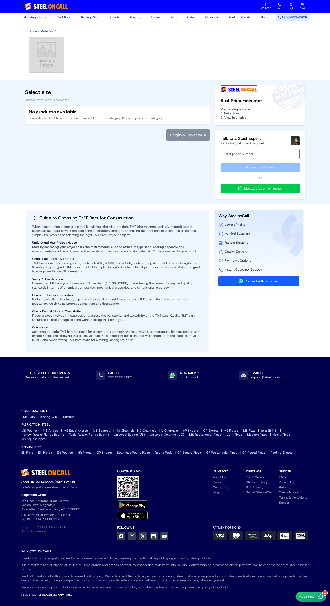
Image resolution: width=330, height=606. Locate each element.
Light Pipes (234, 435)
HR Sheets (190, 431)
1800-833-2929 (294, 17)
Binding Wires (90, 17)
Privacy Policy (288, 482)
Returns (284, 487)
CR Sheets (210, 431)
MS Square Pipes (33, 439)
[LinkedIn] (154, 536)
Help (279, 8)
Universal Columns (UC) (167, 435)
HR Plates (85, 453)
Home (33, 31)
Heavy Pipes (281, 435)
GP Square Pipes (189, 453)
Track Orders (255, 477)
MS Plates (231, 431)
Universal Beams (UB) (129, 435)
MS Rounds (29, 431)
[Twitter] (143, 536)
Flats (173, 17)
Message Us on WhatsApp (263, 188)
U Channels (169, 431)
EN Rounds (65, 453)
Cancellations (289, 492)
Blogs (264, 17)
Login (291, 8)
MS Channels (124, 431)
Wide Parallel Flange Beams (89, 435)
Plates (191, 17)
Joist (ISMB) (269, 431)
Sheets (115, 17)
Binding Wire (49, 417)
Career (217, 482)
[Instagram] (132, 536)
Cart (302, 8)
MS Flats (249, 431)
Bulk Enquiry (255, 487)
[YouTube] (164, 536)
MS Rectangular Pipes (205, 435)
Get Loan (265, 6)
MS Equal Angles (76, 431)
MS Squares (101, 431)
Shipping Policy (257, 482)
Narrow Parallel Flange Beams (42, 435)
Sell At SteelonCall (259, 492)
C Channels (148, 431)
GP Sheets (104, 453)
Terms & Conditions (293, 497)
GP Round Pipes (253, 453)
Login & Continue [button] (188, 135)
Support (284, 503)
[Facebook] (121, 536)
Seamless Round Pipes (133, 453)
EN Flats (27, 453)
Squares (135, 17)
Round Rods (163, 453)
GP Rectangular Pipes (221, 453)
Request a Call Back (260, 167)
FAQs (282, 477)
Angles (156, 17)
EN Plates (45, 453)
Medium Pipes (257, 435)
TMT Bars (63, 17)
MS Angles (50, 431)
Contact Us (221, 487)
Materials (47, 31)
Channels (212, 17)
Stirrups (68, 417)
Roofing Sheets (239, 17)
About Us (219, 477)
